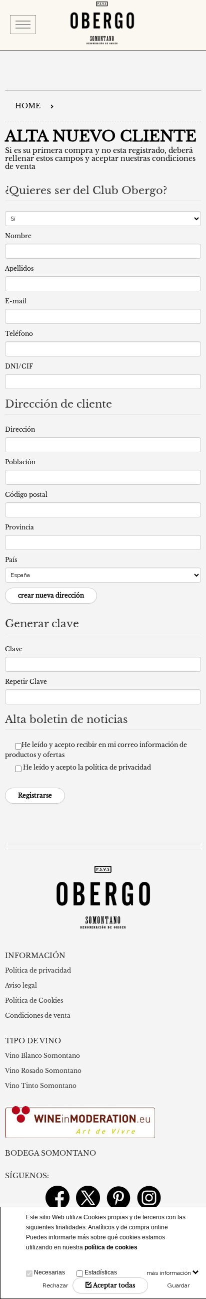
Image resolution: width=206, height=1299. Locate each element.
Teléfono (19, 333)
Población (20, 462)
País (11, 560)
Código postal (26, 494)
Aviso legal (21, 985)
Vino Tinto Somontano (40, 1085)
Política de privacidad (38, 970)
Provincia (19, 527)
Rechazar (55, 1285)
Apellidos (19, 268)
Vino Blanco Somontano (42, 1055)
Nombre (18, 236)
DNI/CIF (19, 366)
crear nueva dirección (51, 595)
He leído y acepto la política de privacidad (87, 767)
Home (27, 105)
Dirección (20, 429)
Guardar (179, 1285)
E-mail (15, 301)
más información (169, 1272)
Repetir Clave (26, 681)
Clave (13, 649)
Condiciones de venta (37, 1015)
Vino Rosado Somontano (43, 1070)
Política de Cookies (34, 1000)
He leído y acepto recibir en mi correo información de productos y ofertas (96, 750)
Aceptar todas (113, 1285)
